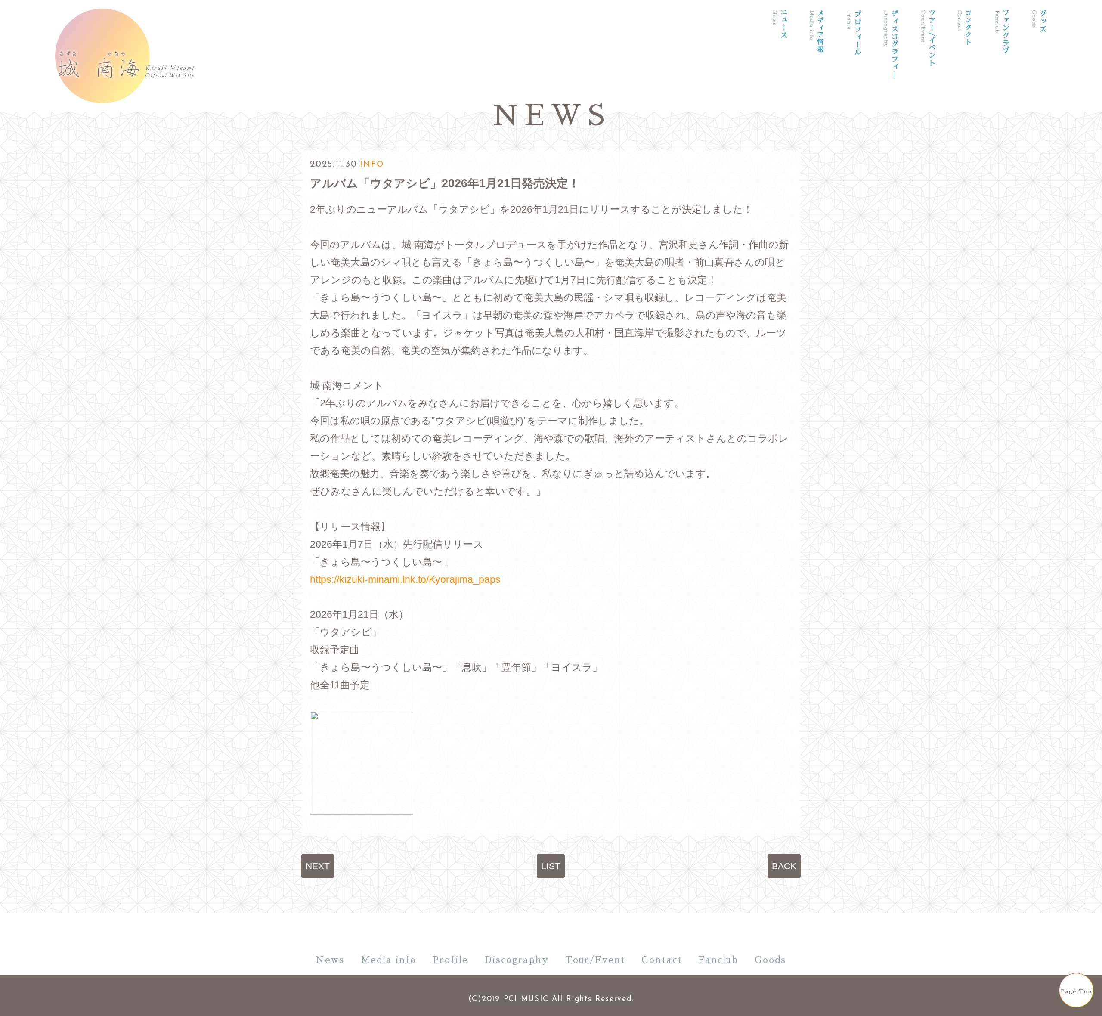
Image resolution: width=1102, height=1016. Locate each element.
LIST (550, 866)
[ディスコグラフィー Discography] (890, 59)
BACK (784, 866)
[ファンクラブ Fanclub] (1001, 59)
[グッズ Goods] (1038, 59)
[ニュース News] (779, 59)
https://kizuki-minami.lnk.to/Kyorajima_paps (405, 579)
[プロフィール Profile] (853, 59)
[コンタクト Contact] (964, 59)
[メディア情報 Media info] (816, 59)
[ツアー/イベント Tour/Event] (927, 59)
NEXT (318, 866)
